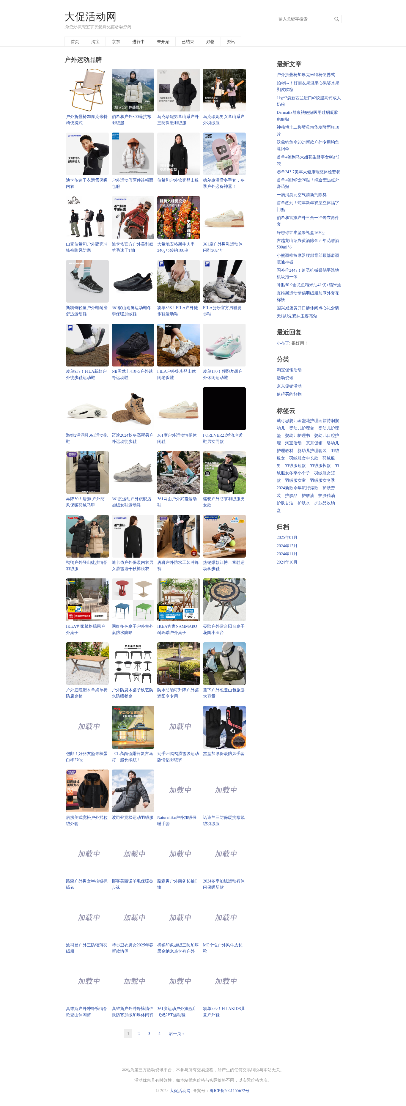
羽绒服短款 (295, 465)
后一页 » (177, 1033)
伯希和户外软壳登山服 (178, 180)
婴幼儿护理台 (301, 428)
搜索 (336, 19)
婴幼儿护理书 (297, 435)
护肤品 (291, 495)
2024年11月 (287, 553)
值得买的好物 (289, 394)
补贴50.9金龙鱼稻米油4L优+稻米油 (309, 284)
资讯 (231, 41)
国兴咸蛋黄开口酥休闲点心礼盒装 (308, 308)
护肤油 (308, 495)
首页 (75, 41)
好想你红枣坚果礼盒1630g (301, 232)
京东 (116, 41)
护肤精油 (326, 495)
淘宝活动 (293, 443)
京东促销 (314, 443)
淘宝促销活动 (289, 369)
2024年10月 (287, 562)
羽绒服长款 (320, 465)
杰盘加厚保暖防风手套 (224, 753)
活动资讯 (285, 377)
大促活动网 (90, 16)
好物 (210, 41)
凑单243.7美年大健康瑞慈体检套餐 (308, 171)
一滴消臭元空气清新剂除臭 (302, 194)
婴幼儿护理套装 (312, 450)
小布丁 (283, 343)
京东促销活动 (289, 386)
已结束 (188, 41)
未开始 (163, 41)
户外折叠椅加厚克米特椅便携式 (306, 74)
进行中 (138, 41)
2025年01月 (287, 537)
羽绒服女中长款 (303, 458)
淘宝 (95, 41)
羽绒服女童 (295, 480)
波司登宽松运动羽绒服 (132, 817)
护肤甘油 (285, 503)
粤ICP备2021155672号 (229, 1090)
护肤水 (304, 503)
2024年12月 (287, 545)
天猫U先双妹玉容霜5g (297, 316)
